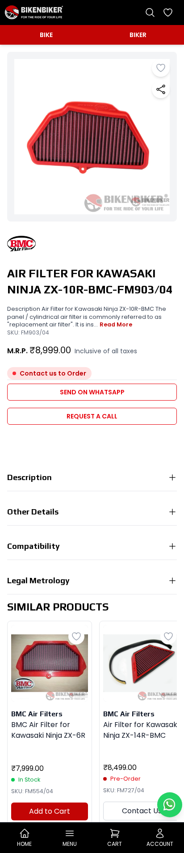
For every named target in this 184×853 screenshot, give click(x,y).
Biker (138, 34)
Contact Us (142, 811)
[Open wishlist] (168, 12)
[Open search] (150, 12)
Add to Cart (49, 811)
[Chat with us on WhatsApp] (169, 804)
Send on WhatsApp (92, 392)
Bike (46, 34)
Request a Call (92, 416)
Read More (116, 324)
